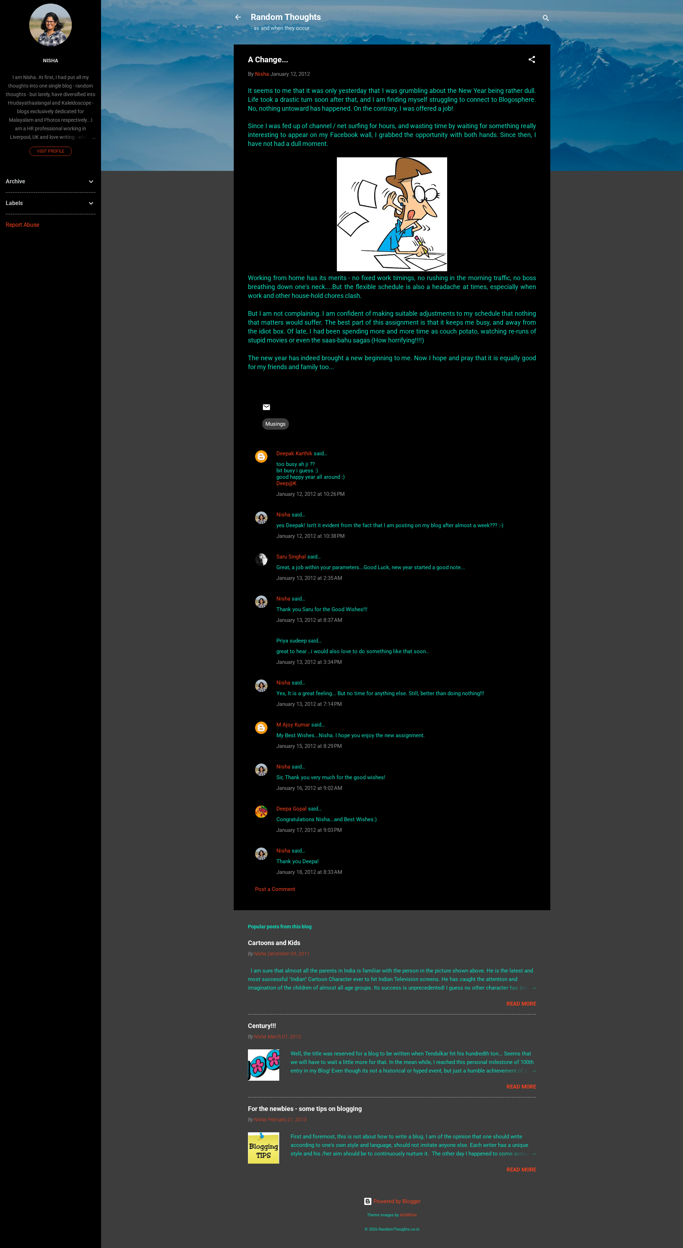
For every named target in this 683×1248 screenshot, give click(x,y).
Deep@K (286, 483)
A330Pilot (408, 1215)
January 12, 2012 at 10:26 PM (310, 494)
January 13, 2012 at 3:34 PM (309, 662)
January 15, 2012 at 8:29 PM (309, 746)
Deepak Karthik (294, 453)
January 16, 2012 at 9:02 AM (309, 788)
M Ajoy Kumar (293, 725)
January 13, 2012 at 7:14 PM (309, 704)
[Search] (546, 19)
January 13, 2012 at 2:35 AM (309, 578)
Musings (275, 424)
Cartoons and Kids (274, 943)
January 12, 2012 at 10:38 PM (310, 536)
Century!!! (262, 1025)
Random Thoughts (286, 17)
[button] (532, 60)
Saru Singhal (291, 557)
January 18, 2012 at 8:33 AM (309, 872)
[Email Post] (266, 410)
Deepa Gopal (291, 809)
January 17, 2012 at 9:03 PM (309, 830)
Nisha (283, 515)
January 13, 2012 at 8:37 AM (309, 620)
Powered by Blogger (396, 1201)
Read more (521, 1004)
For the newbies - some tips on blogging (305, 1108)
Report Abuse (22, 224)
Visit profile (50, 151)
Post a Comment (275, 889)
